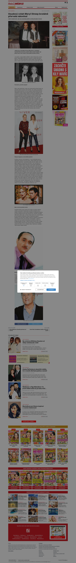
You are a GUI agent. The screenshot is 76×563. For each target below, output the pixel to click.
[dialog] (38, 281)
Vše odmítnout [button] (40, 289)
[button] (38, 280)
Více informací (31, 278)
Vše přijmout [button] (51, 289)
